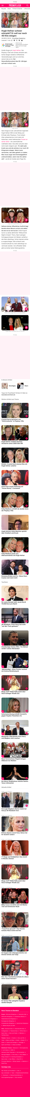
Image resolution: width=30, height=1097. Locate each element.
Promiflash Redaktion (18, 38)
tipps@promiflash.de (8, 394)
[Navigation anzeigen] (2, 5)
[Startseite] (15, 5)
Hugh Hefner (16, 50)
